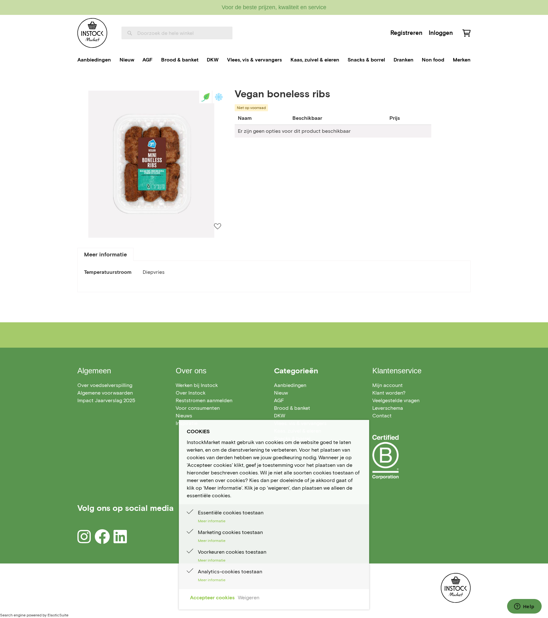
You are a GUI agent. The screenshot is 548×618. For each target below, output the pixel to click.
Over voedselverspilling (104, 385)
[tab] (105, 254)
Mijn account (387, 385)
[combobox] (176, 33)
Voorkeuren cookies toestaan (232, 552)
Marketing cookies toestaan (230, 532)
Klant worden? (389, 393)
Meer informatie (105, 254)
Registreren (406, 32)
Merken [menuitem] (462, 60)
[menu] (274, 60)
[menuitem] (94, 60)
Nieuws (184, 416)
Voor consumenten (198, 408)
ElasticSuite (58, 615)
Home (84, 80)
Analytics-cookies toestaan (230, 572)
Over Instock (191, 393)
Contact (382, 416)
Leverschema (387, 408)
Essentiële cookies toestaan (231, 513)
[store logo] (92, 33)
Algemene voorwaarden (105, 393)
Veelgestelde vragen (396, 400)
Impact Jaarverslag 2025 (106, 400)
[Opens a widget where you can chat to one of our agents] (524, 607)
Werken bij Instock (197, 385)
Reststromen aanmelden (204, 400)
